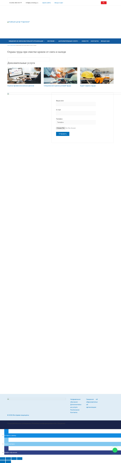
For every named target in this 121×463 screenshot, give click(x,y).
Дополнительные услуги (68, 41)
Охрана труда (13, 45)
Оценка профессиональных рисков (20, 86)
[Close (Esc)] (2, 458)
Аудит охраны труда (88, 86)
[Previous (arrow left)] (2, 461)
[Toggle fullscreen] (14, 458)
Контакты (95, 41)
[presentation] (44, 41)
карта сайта (46, 3)
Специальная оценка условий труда (57, 86)
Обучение (50, 41)
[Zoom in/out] (19, 458)
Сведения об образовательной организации (26, 41)
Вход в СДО (59, 3)
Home (8, 45)
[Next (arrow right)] (8, 461)
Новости (85, 41)
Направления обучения (75, 400)
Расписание (74, 410)
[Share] (8, 458)
